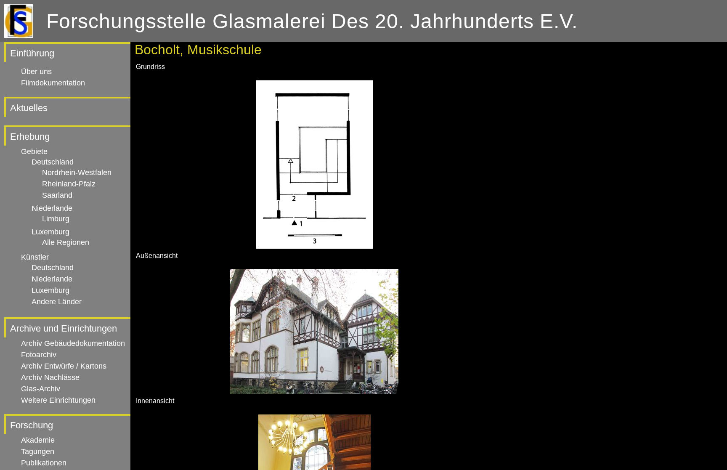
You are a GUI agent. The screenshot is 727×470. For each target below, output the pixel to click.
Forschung (31, 425)
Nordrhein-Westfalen (76, 172)
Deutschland (53, 162)
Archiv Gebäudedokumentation (73, 343)
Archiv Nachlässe (50, 377)
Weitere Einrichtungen (58, 400)
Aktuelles (29, 108)
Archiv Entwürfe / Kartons (63, 366)
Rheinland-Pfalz (69, 184)
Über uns (36, 71)
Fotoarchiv (38, 355)
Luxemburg (50, 232)
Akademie (38, 440)
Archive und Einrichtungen (63, 328)
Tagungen (37, 451)
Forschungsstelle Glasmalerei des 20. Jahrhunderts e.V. (312, 21)
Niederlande (52, 208)
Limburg (55, 219)
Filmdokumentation (53, 83)
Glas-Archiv (40, 389)
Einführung (32, 53)
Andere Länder (57, 301)
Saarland (57, 195)
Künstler (35, 257)
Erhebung (30, 136)
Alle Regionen (65, 242)
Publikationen (43, 463)
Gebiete (34, 151)
